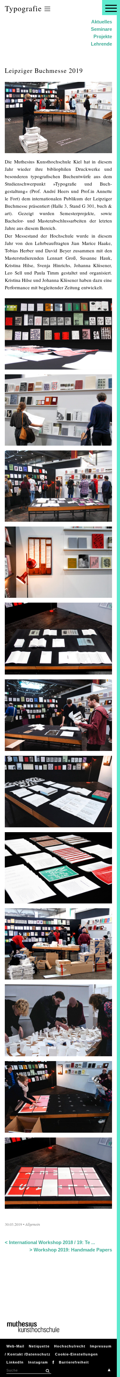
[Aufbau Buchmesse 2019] (58, 975)
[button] (47, 1370)
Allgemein (32, 1224)
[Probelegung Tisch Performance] (58, 1129)
